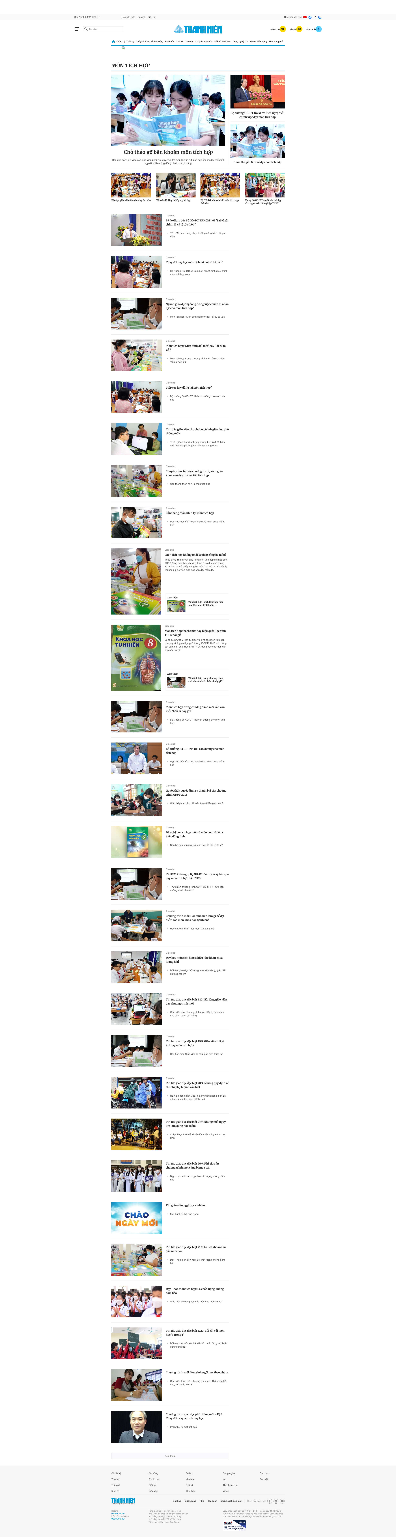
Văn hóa (208, 41)
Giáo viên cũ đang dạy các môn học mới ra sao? (196, 1301)
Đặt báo (177, 1501)
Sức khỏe (169, 41)
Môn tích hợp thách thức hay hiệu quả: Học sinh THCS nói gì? (206, 603)
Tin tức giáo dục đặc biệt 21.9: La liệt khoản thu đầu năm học (196, 1249)
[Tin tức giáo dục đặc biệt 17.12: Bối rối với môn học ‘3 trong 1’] (136, 1343)
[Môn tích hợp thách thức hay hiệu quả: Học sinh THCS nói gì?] (176, 606)
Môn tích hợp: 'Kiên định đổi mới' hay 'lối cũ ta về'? (197, 316)
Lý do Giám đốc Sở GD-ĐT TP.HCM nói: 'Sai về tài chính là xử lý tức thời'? (197, 222)
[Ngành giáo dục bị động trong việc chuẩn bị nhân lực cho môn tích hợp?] (136, 313)
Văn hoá (190, 1479)
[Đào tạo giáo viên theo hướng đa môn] (131, 185)
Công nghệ (238, 41)
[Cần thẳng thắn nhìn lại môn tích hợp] (136, 522)
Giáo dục (189, 41)
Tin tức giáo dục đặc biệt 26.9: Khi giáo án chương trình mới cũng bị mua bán (192, 1165)
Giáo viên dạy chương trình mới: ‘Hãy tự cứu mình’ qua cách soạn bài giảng (197, 1014)
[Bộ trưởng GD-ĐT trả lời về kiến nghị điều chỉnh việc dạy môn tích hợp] (257, 91)
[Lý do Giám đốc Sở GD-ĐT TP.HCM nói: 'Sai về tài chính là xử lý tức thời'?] (136, 230)
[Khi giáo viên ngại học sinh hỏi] (136, 1218)
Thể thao (226, 41)
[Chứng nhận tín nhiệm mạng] (234, 1525)
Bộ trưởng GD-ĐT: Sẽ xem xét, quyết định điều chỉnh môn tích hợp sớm (199, 272)
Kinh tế (149, 41)
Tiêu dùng (262, 41)
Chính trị (120, 41)
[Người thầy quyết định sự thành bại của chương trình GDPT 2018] (136, 800)
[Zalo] (320, 17)
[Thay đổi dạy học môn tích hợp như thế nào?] (136, 272)
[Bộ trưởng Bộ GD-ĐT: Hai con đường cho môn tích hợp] (136, 758)
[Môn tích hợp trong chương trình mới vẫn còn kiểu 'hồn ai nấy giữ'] (176, 682)
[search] (103, 29)
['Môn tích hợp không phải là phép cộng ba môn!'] (136, 581)
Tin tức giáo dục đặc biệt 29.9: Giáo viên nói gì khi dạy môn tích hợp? (195, 1043)
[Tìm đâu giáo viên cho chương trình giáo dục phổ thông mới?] (136, 439)
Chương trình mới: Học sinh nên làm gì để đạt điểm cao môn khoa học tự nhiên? (195, 918)
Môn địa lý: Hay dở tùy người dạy (173, 200)
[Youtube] (305, 17)
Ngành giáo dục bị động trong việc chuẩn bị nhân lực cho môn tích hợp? (197, 306)
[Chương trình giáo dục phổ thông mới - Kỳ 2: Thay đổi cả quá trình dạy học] (136, 1427)
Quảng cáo (190, 1501)
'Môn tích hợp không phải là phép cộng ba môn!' (195, 554)
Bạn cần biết (128, 17)
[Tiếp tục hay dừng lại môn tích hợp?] (136, 397)
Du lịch (198, 41)
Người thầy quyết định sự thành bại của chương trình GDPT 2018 (196, 792)
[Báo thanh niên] (198, 29)
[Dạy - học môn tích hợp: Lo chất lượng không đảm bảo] (136, 1301)
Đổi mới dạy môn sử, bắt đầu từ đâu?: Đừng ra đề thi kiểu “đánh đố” (198, 1345)
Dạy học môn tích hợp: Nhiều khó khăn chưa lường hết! (197, 523)
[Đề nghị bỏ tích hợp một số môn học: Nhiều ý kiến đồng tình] (136, 842)
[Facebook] (310, 17)
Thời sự (130, 41)
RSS (202, 1501)
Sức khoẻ (153, 1479)
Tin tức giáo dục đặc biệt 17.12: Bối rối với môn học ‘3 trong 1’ (195, 1332)
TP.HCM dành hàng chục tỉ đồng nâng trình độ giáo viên (198, 235)
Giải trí (217, 41)
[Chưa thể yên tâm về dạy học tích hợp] (257, 141)
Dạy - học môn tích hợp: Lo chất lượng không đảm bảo (197, 1178)
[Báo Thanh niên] (123, 1501)
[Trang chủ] (113, 41)
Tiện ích (141, 17)
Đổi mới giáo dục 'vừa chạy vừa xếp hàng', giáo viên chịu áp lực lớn (198, 972)
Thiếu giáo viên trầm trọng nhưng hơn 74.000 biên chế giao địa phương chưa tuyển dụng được (197, 444)
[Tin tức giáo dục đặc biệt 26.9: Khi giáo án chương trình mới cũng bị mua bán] (136, 1176)
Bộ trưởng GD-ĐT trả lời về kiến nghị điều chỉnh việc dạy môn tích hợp (257, 115)
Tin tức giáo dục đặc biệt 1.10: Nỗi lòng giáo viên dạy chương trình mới (196, 1001)
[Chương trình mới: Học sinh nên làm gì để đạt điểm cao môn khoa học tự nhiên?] (136, 925)
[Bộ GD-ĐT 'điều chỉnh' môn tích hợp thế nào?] (220, 185)
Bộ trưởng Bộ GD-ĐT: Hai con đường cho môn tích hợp (197, 398)
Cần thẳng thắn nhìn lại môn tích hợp (190, 483)
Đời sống (158, 41)
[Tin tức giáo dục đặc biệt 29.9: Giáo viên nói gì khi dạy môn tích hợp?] (136, 1051)
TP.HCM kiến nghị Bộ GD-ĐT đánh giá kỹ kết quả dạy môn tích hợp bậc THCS (197, 876)
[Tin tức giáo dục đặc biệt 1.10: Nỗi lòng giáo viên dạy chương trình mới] (136, 1009)
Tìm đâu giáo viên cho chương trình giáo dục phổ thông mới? (197, 431)
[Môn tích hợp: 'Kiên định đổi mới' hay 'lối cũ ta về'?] (136, 355)
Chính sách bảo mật (231, 1501)
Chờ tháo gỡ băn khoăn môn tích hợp (168, 152)
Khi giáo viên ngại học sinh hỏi (186, 1205)
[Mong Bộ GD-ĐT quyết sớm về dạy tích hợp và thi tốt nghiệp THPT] (265, 185)
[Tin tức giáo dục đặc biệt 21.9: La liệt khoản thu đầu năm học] (136, 1260)
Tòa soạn (212, 1501)
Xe (246, 41)
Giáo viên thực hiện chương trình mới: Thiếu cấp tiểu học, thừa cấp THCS (198, 1383)
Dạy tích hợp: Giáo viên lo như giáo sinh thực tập (196, 1053)
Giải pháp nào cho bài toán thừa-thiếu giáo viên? (196, 803)
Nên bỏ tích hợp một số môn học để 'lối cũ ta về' (196, 845)
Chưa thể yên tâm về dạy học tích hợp (258, 162)
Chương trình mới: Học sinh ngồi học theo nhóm (197, 1372)
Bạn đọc (264, 1473)
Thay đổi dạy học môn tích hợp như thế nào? (194, 262)
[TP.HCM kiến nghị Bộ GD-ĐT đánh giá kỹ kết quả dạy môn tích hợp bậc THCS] (136, 884)
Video (253, 41)
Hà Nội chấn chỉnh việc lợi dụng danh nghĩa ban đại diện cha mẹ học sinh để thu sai (198, 1097)
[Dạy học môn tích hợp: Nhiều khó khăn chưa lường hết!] (136, 967)
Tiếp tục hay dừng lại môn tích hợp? (189, 387)
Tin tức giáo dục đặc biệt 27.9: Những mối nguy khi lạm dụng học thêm (196, 1124)
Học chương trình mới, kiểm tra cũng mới (192, 928)
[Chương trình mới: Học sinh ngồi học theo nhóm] (136, 1385)
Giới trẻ (179, 41)
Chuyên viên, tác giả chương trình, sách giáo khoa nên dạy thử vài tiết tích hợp (194, 473)
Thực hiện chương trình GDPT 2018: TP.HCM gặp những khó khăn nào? (197, 888)
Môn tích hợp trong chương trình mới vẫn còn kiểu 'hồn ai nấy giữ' (197, 360)
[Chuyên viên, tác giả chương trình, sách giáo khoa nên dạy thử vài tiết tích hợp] (136, 481)
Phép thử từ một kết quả (183, 1426)
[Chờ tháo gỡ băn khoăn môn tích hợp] (168, 110)
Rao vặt (264, 1479)
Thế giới (140, 41)
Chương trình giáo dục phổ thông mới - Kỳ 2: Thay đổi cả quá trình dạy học (194, 1416)
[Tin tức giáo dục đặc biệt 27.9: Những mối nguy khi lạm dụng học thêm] (136, 1134)
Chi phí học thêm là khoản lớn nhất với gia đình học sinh (198, 1136)
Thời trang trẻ (276, 41)
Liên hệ (151, 17)
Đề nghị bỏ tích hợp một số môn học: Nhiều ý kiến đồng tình (195, 834)
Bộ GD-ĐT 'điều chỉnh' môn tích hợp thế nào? (219, 202)
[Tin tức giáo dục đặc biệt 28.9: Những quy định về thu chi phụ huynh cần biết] (136, 1092)
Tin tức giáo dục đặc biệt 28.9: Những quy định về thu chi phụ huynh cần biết (197, 1085)
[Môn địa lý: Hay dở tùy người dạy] (176, 185)
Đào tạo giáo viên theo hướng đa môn (131, 200)
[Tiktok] (315, 17)
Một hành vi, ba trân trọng (184, 1213)
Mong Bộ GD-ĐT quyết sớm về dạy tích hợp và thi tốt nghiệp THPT (263, 202)
